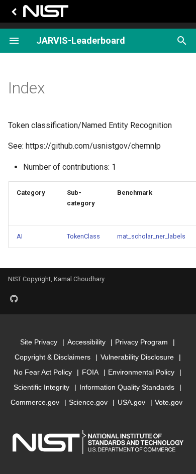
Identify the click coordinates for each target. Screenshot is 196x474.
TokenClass (83, 236)
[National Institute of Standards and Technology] (38, 14)
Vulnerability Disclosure (137, 357)
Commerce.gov (35, 402)
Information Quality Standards (126, 387)
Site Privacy (38, 342)
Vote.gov (168, 402)
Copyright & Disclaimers (52, 357)
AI (20, 236)
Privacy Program (141, 342)
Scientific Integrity (41, 387)
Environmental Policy (141, 372)
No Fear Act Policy (43, 372)
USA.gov (131, 402)
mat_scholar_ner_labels (151, 236)
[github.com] (14, 298)
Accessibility (86, 342)
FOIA (90, 372)
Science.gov (88, 402)
